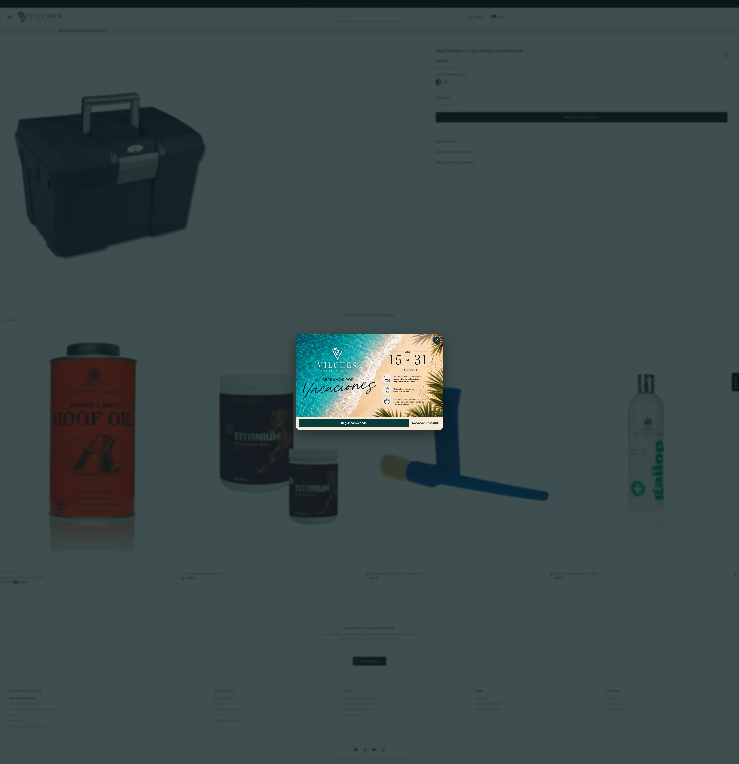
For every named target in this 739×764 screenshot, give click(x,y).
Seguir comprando (354, 423)
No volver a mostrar (425, 423)
